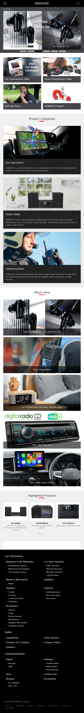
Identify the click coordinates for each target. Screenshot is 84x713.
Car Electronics (14, 556)
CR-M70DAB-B (42, 523)
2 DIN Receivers (52, 575)
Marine (10, 583)
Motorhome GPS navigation (19, 569)
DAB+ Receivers (52, 566)
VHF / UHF (12, 686)
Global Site (20, 706)
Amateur (10, 679)
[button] (5, 3)
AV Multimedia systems (17, 566)
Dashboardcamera (53, 592)
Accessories (51, 598)
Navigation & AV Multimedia (19, 561)
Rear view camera (53, 595)
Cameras (11, 610)
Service (30, 706)
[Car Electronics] (42, 150)
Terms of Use (52, 706)
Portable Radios (52, 663)
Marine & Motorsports (17, 579)
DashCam (48, 588)
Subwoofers (13, 601)
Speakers (10, 588)
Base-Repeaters (52, 670)
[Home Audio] (42, 203)
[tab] (23, 51)
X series (11, 592)
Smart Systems (51, 637)
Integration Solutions (16, 626)
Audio (8, 632)
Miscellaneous (13, 619)
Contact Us (66, 706)
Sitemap (40, 706)
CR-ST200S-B (68, 523)
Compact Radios (52, 642)
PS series (12, 595)
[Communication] (42, 257)
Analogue (48, 659)
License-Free (50, 674)
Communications (15, 654)
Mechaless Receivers (54, 572)
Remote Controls (15, 616)
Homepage (7, 9)
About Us (8, 706)
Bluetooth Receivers (54, 569)
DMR (10, 666)
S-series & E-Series (16, 598)
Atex (8, 674)
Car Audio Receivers (54, 561)
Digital (9, 659)
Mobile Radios (51, 666)
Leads (10, 613)
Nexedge (11, 663)
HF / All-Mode (13, 683)
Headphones (12, 637)
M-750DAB (15, 523)
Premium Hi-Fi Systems (17, 642)
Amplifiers (49, 579)
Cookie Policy (9, 708)
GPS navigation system (17, 572)
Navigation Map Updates (17, 622)
